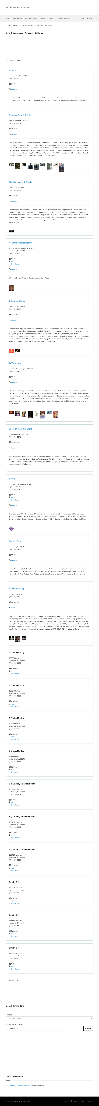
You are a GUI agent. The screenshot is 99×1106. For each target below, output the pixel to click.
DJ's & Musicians (27, 25)
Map (12, 261)
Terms (82, 1101)
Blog (7, 18)
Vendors (51, 18)
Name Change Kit (64, 18)
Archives (67, 1101)
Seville (12, 479)
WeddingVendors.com (17, 7)
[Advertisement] (49, 47)
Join (82, 18)
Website (14, 89)
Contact (89, 1101)
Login (91, 18)
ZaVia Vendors (15, 363)
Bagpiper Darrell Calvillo (20, 115)
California (39, 25)
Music (43, 18)
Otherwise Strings (17, 301)
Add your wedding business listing (19, 1085)
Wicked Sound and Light (20, 429)
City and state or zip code (14, 1024)
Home (8, 25)
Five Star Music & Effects (20, 182)
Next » (19, 60)
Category (9, 1015)
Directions (15, 264)
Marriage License (31, 18)
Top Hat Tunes (15, 541)
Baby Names (17, 18)
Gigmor (12, 70)
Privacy (75, 1101)
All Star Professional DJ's (20, 243)
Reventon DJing (16, 589)
